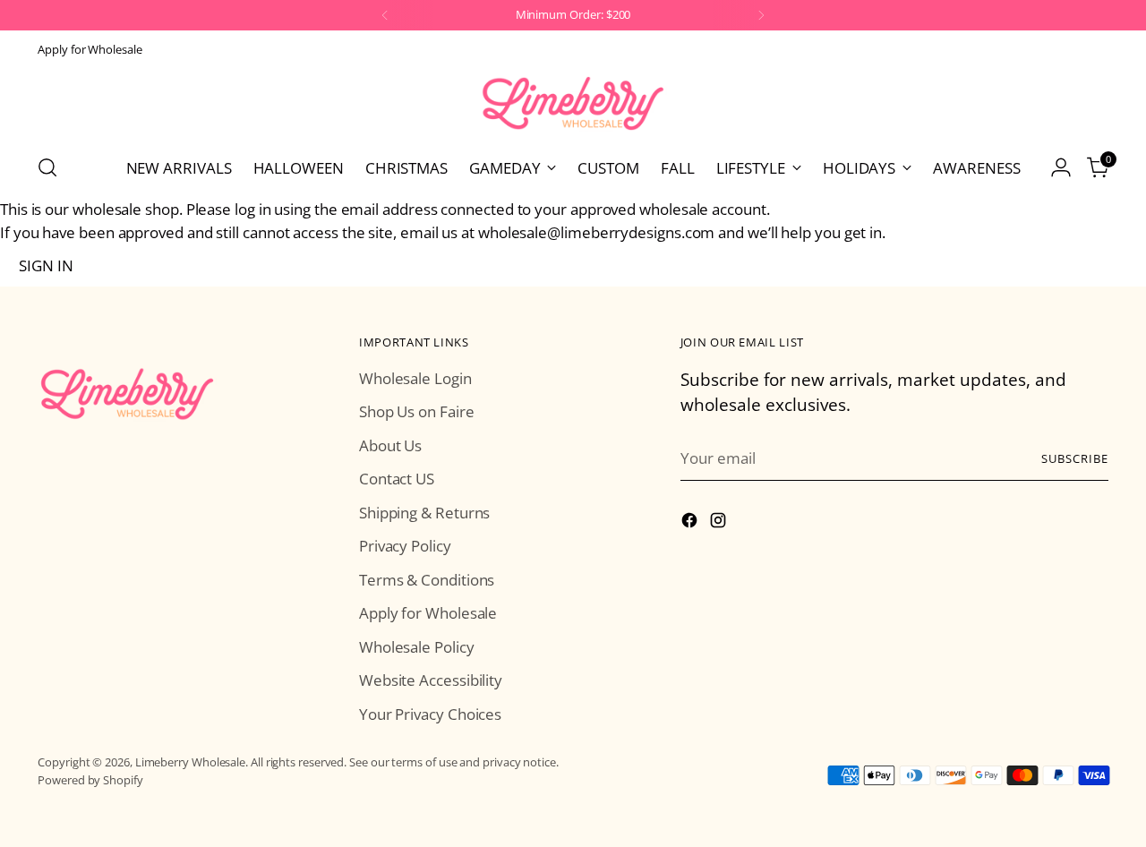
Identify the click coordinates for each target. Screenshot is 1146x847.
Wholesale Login (415, 378)
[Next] (761, 15)
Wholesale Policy (417, 647)
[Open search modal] (47, 167)
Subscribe (1074, 458)
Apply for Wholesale (428, 613)
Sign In (46, 265)
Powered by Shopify (90, 780)
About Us (390, 445)
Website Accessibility (430, 680)
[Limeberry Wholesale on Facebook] (691, 523)
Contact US (396, 478)
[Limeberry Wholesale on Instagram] (720, 523)
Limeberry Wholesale (190, 762)
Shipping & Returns (424, 512)
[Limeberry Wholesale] (573, 103)
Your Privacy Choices (430, 714)
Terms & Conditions (426, 579)
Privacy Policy (405, 545)
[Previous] (385, 15)
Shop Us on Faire (417, 411)
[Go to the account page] (1061, 167)
